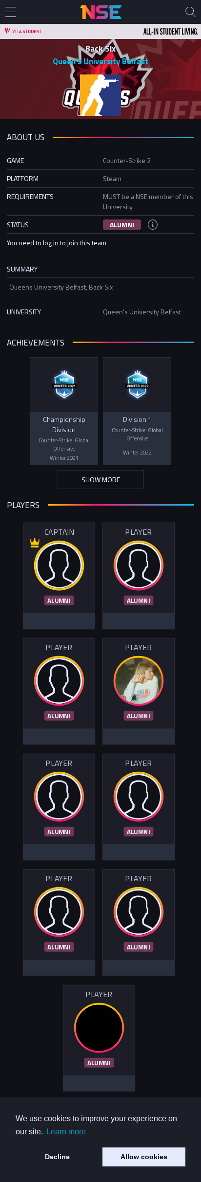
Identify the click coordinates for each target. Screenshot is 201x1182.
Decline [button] (57, 1157)
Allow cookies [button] (144, 1157)
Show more (100, 479)
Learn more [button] (66, 1131)
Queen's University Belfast (100, 61)
